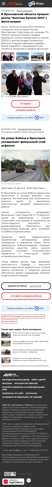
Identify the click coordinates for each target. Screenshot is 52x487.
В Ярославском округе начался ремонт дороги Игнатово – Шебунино (29, 351)
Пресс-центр (38, 380)
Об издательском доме (15, 380)
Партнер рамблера (25, 474)
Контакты (31, 393)
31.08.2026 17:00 (8, 129)
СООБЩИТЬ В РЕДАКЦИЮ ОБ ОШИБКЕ (22, 397)
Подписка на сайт (12, 393)
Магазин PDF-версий (26, 383)
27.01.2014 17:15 (7, 11)
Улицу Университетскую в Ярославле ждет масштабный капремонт (31, 342)
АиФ (5, 96)
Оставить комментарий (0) (25, 105)
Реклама (7, 383)
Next (46, 77)
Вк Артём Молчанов (11, 183)
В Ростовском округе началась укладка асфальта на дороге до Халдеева (29, 334)
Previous (4, 77)
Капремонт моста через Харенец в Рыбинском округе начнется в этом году (30, 359)
